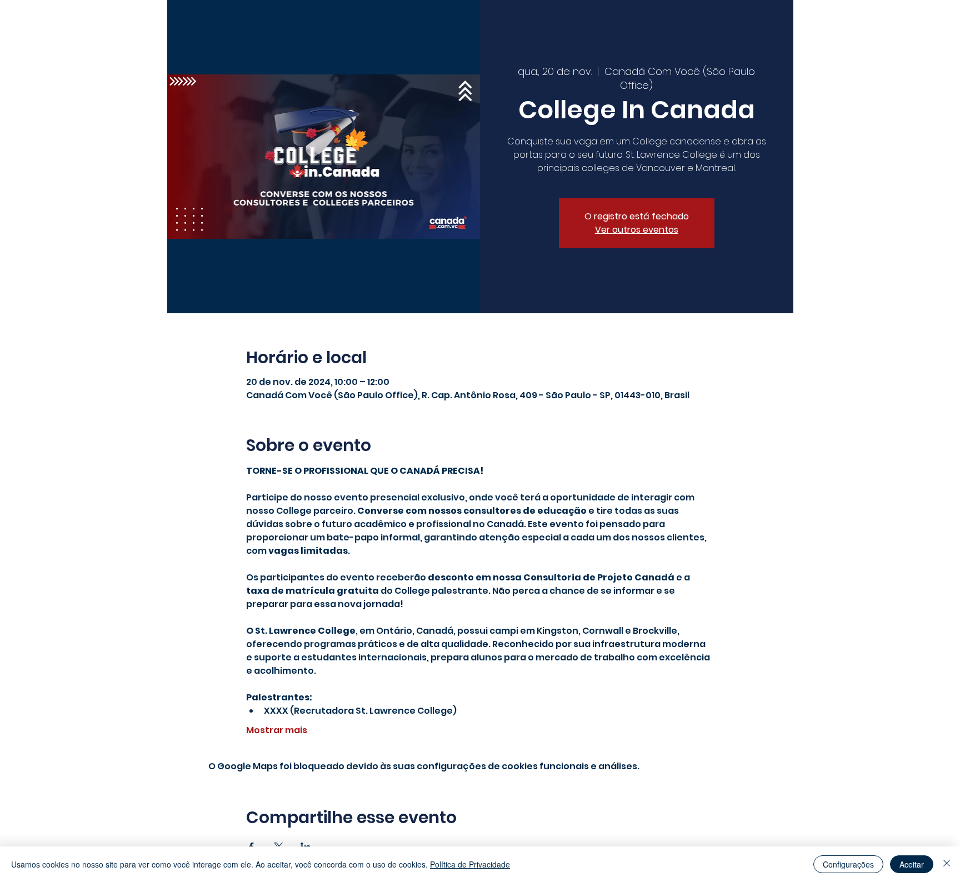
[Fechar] (946, 864)
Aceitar (911, 864)
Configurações (848, 864)
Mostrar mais (276, 730)
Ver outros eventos (636, 229)
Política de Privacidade (470, 864)
